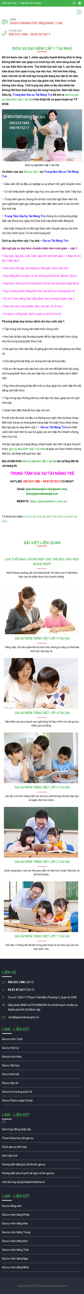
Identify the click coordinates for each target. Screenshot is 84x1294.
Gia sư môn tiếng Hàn (42, 1224)
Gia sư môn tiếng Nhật (42, 1268)
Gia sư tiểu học (42, 1066)
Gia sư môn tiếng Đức (42, 1242)
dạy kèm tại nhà (52, 516)
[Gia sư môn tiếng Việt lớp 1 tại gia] (42, 906)
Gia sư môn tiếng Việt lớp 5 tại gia (42, 638)
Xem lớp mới (42, 1156)
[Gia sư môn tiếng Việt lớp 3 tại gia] (42, 757)
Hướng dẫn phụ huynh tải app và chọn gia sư (42, 1174)
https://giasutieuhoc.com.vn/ (48, 501)
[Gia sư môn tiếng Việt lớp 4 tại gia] (42, 683)
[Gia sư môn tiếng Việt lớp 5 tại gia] (42, 609)
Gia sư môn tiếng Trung (42, 1233)
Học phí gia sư (42, 1139)
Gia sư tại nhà (32, 516)
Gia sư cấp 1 (31, 171)
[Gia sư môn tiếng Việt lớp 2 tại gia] (42, 832)
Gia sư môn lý (42, 1048)
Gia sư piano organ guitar (42, 1101)
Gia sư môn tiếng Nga (42, 1183)
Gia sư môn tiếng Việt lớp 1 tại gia (42, 936)
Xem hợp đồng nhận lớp (42, 1130)
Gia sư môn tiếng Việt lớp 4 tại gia (42, 713)
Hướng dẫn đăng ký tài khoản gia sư (42, 1165)
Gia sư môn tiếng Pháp (42, 1215)
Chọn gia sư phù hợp (42, 1148)
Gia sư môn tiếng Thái (42, 1250)
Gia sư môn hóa (42, 1057)
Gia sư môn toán (42, 1040)
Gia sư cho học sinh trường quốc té (42, 1092)
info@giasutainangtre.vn (23, 1017)
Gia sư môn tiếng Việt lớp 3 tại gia (42, 787)
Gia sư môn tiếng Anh (42, 1207)
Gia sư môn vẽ (42, 1084)
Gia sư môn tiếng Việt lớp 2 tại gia (42, 862)
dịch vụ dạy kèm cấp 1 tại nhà (40, 461)
